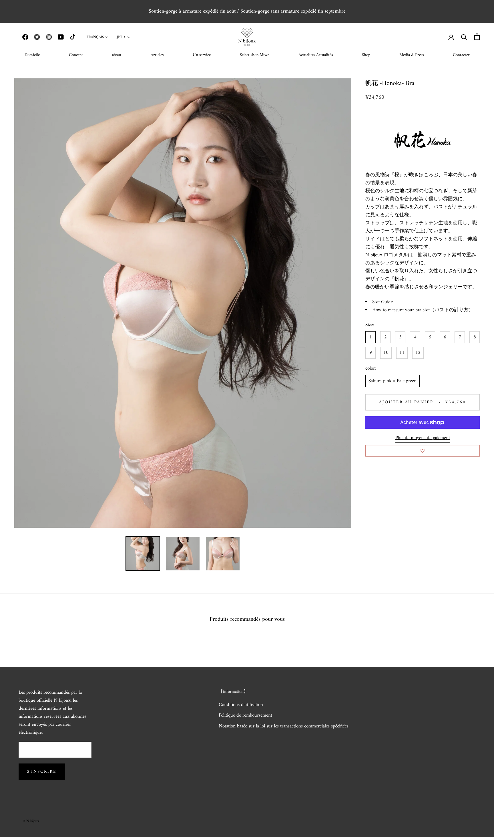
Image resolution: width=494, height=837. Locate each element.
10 (386, 353)
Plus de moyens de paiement (422, 438)
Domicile (32, 55)
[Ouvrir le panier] (477, 36)
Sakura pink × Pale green (392, 381)
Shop (366, 55)
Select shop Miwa (254, 55)
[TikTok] (72, 37)
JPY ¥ (121, 37)
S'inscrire (42, 771)
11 (402, 353)
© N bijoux (31, 821)
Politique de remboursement (245, 715)
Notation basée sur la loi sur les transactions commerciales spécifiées (283, 726)
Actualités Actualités (315, 55)
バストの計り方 (452, 310)
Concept (76, 55)
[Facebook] (25, 37)
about (116, 55)
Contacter (461, 55)
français (95, 37)
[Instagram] (49, 37)
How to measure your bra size (401, 310)
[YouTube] (60, 37)
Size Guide (382, 302)
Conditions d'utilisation (241, 705)
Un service (202, 55)
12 (418, 353)
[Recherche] (464, 37)
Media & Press (411, 55)
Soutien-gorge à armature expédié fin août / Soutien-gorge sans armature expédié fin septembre (247, 11)
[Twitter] (37, 37)
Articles (157, 55)
